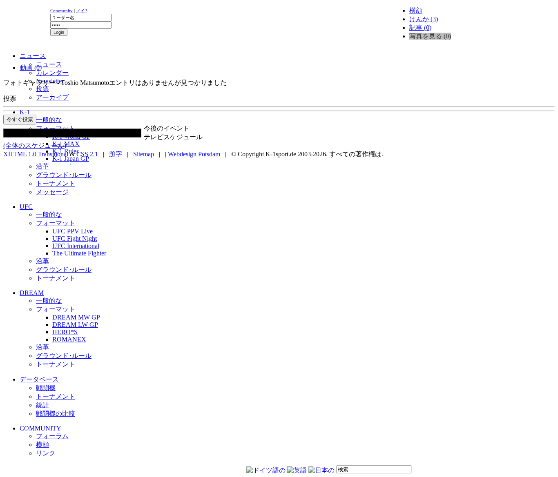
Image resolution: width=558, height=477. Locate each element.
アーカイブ (52, 97)
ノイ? (81, 10)
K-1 (25, 112)
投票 (42, 88)
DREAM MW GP (76, 317)
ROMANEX (69, 339)
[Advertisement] (103, 59)
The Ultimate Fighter (79, 253)
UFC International (75, 245)
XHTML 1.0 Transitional (35, 154)
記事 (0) (420, 27)
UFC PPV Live (72, 231)
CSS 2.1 (87, 154)
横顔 (415, 10)
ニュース (49, 64)
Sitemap (143, 154)
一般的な (49, 119)
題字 (115, 154)
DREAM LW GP (75, 324)
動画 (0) (31, 67)
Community (61, 10)
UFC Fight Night (74, 238)
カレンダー (52, 72)
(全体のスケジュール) (34, 145)
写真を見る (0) (430, 36)
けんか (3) (423, 19)
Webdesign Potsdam (194, 154)
